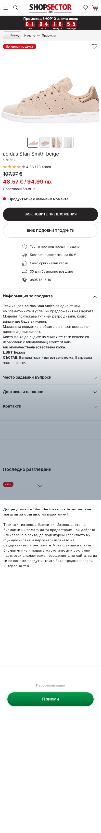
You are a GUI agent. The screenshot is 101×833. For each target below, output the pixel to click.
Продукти (49, 35)
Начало (29, 35)
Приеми (50, 699)
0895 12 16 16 (40, 280)
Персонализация (50, 685)
